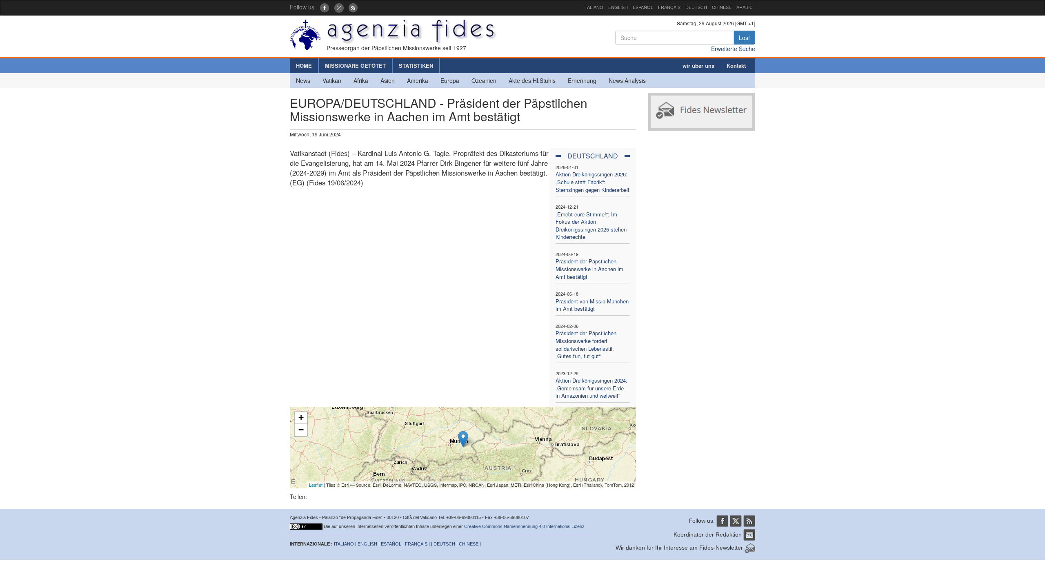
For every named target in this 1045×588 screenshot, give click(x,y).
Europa (449, 80)
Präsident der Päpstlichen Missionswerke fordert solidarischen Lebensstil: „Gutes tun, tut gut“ (586, 344)
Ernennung (582, 80)
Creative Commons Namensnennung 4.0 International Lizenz (524, 526)
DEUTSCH (696, 7)
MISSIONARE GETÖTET (355, 65)
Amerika (417, 80)
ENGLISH (618, 7)
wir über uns (698, 65)
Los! (744, 37)
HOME (304, 65)
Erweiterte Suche (733, 49)
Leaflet (315, 484)
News (303, 80)
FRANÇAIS (669, 7)
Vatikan (331, 80)
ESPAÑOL (643, 7)
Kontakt (736, 65)
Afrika (361, 80)
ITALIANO (593, 7)
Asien (387, 80)
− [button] (301, 430)
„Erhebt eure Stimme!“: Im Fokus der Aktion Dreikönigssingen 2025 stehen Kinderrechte (591, 225)
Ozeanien (483, 80)
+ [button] (301, 417)
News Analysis (627, 80)
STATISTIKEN (416, 65)
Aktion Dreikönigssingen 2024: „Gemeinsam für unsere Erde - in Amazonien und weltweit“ (591, 387)
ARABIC (744, 7)
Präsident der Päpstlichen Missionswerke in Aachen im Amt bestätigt (589, 268)
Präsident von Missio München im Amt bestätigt (592, 305)
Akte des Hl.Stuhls (532, 80)
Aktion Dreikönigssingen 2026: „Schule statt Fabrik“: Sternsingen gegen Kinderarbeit (592, 181)
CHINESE (722, 7)
